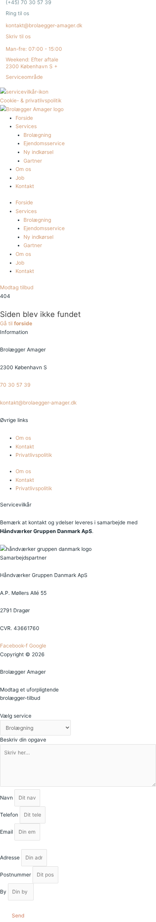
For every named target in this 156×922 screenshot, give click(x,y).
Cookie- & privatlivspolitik (30, 100)
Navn (7, 798)
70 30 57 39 (15, 385)
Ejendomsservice (44, 143)
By (4, 892)
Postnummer (16, 875)
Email (7, 832)
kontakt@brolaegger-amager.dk (38, 403)
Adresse (10, 858)
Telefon (10, 815)
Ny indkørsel (38, 152)
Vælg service (15, 716)
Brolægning (37, 135)
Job (20, 178)
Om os (23, 169)
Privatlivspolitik (34, 455)
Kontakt (25, 186)
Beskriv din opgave (23, 740)
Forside (24, 118)
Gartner (32, 161)
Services (26, 126)
